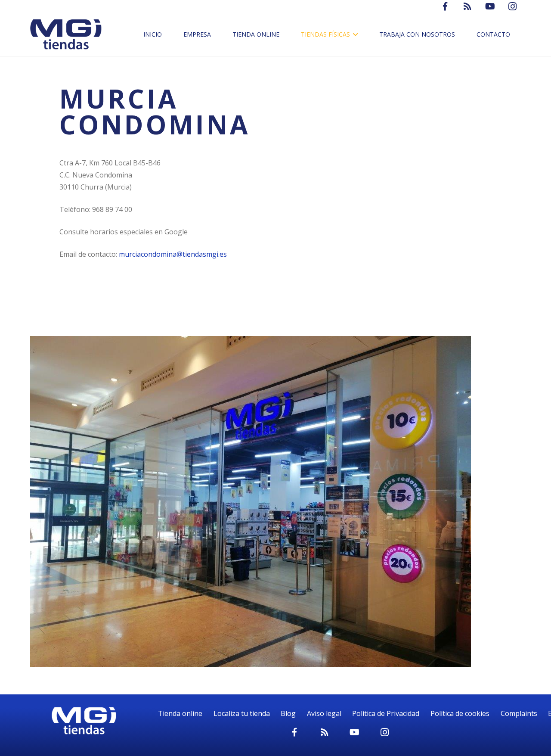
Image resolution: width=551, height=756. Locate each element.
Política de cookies (459, 713)
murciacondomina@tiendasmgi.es (173, 254)
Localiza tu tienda (242, 713)
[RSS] (324, 732)
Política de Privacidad (385, 713)
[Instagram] (385, 732)
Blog (288, 713)
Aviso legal (324, 713)
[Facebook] (294, 732)
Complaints (519, 713)
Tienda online (180, 713)
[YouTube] (354, 732)
